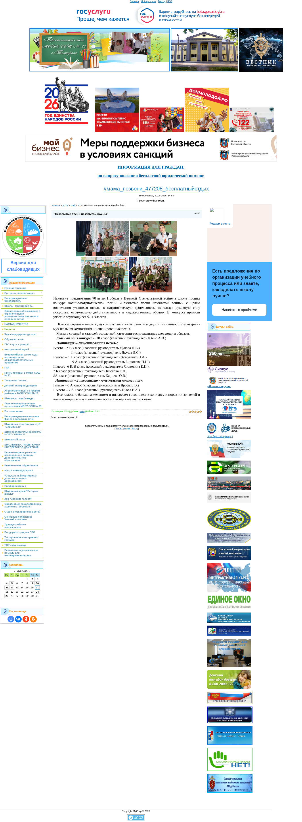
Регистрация (123, 428)
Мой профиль (148, 1)
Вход (135, 428)
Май (73, 205)
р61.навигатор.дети (219, 386)
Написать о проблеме (239, 310)
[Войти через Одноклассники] (33, 619)
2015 (65, 205)
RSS (169, 1)
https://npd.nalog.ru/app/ (220, 436)
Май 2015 (22, 571)
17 (37, 587)
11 (7, 587)
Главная (134, 1)
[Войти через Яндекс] (26, 619)
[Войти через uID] (11, 619)
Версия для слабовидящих (23, 266)
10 (37, 583)
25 (7, 596)
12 (12, 587)
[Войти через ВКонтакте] (18, 619)
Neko (82, 411)
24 (37, 591)
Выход (161, 1)
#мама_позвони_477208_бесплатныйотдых (156, 189)
